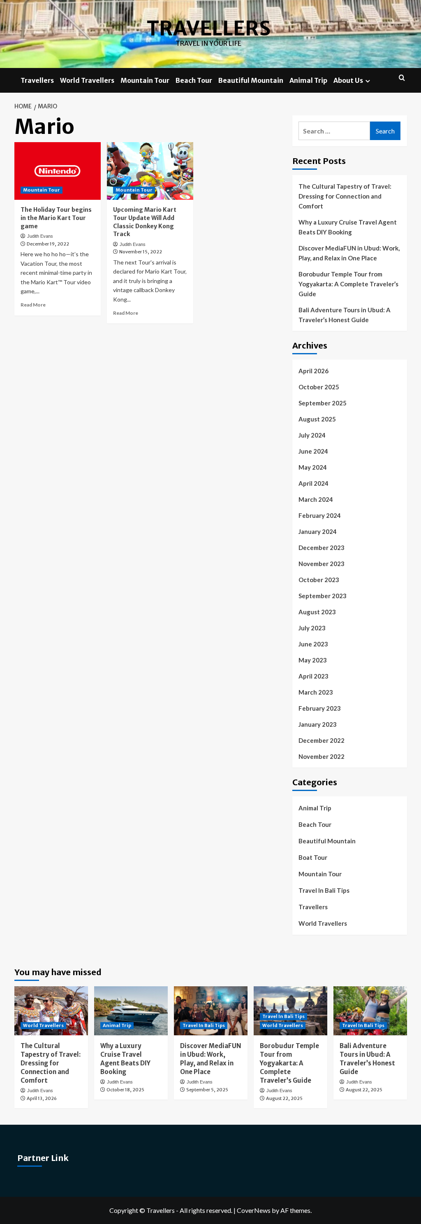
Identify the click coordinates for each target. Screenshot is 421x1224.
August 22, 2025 (284, 1098)
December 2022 (321, 740)
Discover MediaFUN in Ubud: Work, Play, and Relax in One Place (349, 253)
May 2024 (312, 467)
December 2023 (321, 547)
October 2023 (318, 579)
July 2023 (312, 628)
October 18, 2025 (125, 1090)
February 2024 (319, 515)
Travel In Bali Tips (323, 890)
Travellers (209, 28)
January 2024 (317, 531)
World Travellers (87, 80)
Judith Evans (40, 236)
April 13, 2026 (42, 1098)
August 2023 (317, 612)
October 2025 (318, 387)
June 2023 (313, 644)
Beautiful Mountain (250, 80)
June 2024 (313, 451)
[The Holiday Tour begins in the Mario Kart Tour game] (57, 171)
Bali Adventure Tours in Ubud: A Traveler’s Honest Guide (344, 314)
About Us (348, 80)
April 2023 (313, 676)
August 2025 (317, 419)
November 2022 (321, 756)
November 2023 (321, 563)
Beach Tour (194, 80)
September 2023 (322, 595)
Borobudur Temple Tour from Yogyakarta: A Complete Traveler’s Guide (348, 283)
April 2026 (313, 370)
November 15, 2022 (140, 252)
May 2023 (312, 660)
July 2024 (312, 435)
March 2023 (315, 692)
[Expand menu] (367, 80)
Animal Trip (308, 80)
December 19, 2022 (48, 244)
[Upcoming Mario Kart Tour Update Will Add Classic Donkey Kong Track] (150, 171)
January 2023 (317, 724)
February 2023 (319, 708)
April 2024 (313, 483)
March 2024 (315, 499)
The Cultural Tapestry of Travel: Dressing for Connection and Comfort (344, 196)
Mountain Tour (144, 80)
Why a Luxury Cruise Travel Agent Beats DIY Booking (347, 227)
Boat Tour (312, 857)
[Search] (402, 78)
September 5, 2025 (207, 1090)
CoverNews (254, 1210)
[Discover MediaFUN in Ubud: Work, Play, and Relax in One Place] (211, 1010)
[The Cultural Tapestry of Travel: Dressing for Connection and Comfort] (51, 1010)
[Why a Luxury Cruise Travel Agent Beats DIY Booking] (131, 1010)
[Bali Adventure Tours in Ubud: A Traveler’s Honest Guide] (370, 1010)
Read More (33, 305)
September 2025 (322, 403)
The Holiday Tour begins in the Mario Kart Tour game (56, 217)
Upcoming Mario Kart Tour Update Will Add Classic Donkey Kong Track (144, 222)
